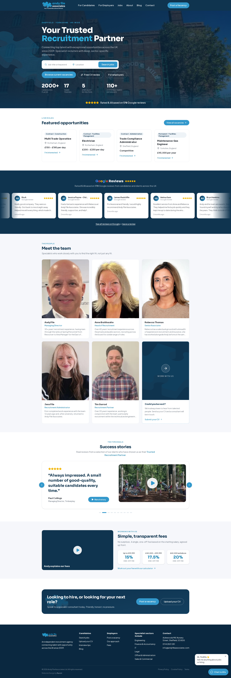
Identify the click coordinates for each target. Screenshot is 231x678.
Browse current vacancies (59, 74)
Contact (150, 5)
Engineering (140, 636)
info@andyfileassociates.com (176, 644)
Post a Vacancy (178, 5)
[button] (33, 205)
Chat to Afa (220, 672)
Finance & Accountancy (145, 640)
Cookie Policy (176, 666)
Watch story (100, 490)
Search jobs (108, 64)
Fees (109, 641)
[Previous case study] (41, 483)
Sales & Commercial (143, 655)
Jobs (120, 5)
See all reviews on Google (108, 224)
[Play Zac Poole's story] (152, 483)
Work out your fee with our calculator (135, 564)
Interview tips (85, 641)
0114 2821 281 (169, 640)
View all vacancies (175, 122)
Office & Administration (145, 651)
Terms (186, 666)
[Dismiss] (225, 656)
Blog (139, 5)
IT (135, 644)
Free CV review (92, 74)
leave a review (128, 224)
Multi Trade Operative (58, 138)
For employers (116, 74)
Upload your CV (172, 598)
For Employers (106, 5)
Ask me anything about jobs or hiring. (209, 659)
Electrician (88, 140)
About (129, 5)
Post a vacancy (147, 597)
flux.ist (59, 670)
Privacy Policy (163, 666)
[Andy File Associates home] (53, 5)
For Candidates (86, 5)
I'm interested (51, 152)
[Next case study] (189, 483)
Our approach (113, 638)
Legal (137, 648)
